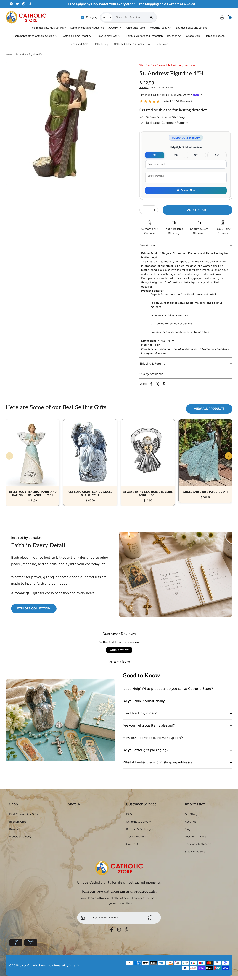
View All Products (209, 408)
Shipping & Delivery (138, 821)
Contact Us (133, 844)
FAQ (129, 814)
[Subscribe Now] (149, 918)
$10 (176, 155)
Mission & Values (195, 836)
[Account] (222, 17)
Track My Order (136, 836)
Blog (187, 829)
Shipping (144, 87)
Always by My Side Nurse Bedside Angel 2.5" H (148, 458)
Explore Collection (33, 608)
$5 (154, 155)
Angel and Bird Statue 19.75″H (205, 456)
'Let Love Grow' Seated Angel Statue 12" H (90, 458)
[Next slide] (228, 456)
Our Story (191, 814)
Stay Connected (195, 851)
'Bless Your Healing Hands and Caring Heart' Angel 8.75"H (32, 458)
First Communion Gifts (23, 814)
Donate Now (188, 190)
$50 (217, 155)
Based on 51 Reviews (177, 101)
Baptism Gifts (18, 821)
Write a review (119, 650)
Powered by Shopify (66, 965)
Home (9, 54)
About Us (191, 821)
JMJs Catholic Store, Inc (35, 965)
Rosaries (14, 829)
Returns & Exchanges (139, 829)
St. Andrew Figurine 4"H (29, 54)
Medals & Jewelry (20, 836)
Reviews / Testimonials (199, 844)
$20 (196, 155)
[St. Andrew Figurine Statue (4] (67, 123)
